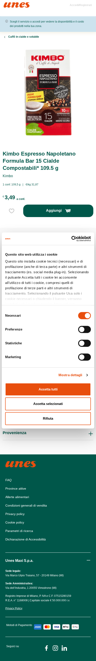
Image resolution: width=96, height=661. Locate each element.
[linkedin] (64, 648)
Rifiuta (48, 418)
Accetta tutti (48, 389)
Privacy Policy (13, 608)
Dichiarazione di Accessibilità (25, 539)
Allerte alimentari (17, 497)
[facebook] (46, 648)
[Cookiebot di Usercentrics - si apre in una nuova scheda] (71, 239)
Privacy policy (15, 514)
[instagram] (55, 648)
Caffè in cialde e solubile (23, 36)
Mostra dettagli (70, 375)
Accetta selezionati (48, 404)
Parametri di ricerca (19, 531)
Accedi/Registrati (81, 5)
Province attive (15, 488)
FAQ (8, 480)
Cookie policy (14, 522)
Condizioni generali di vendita (26, 505)
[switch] (84, 329)
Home (8, 4)
